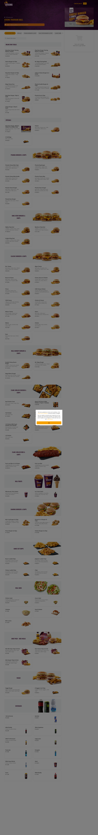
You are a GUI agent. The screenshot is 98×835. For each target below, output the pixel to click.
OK (49, 423)
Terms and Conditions (43, 413)
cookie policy (50, 419)
